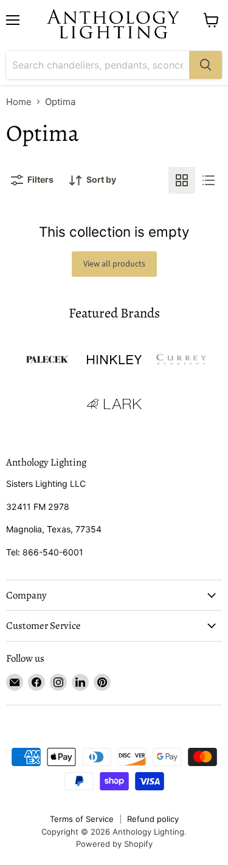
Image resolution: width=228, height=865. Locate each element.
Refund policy (153, 819)
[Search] (205, 65)
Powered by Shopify (114, 844)
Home (19, 102)
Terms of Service (82, 819)
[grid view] (181, 180)
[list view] (208, 180)
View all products (114, 264)
